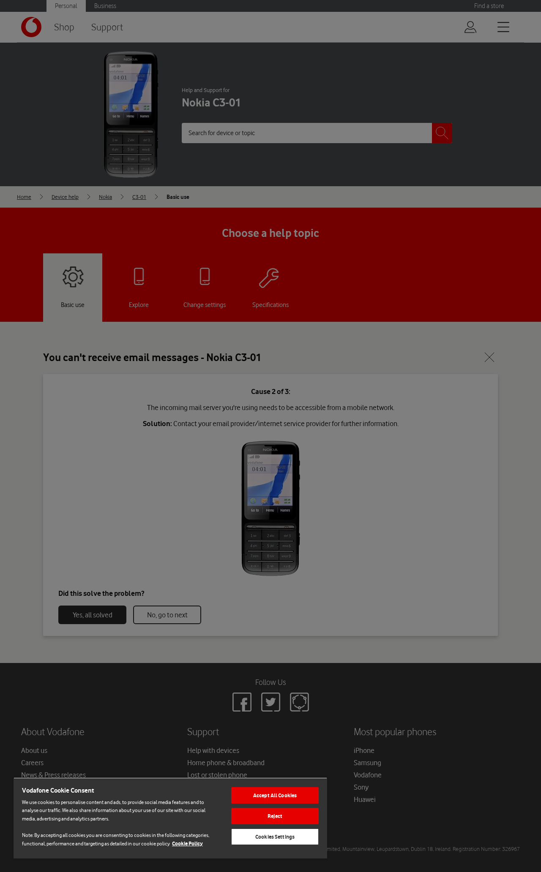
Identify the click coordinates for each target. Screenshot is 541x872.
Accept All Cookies (275, 795)
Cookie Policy (187, 843)
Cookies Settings (275, 837)
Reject (275, 816)
